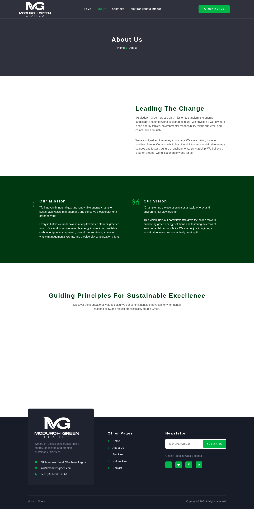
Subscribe (214, 444)
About (101, 9)
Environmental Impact (146, 9)
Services (118, 9)
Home (87, 9)
